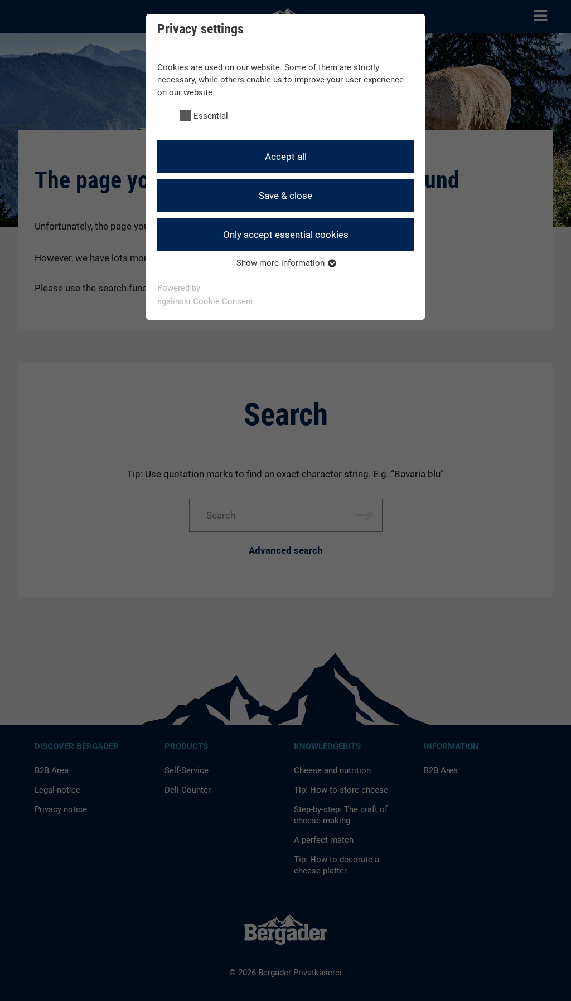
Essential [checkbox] (210, 116)
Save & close (285, 195)
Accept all (286, 156)
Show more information (281, 263)
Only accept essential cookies (286, 234)
